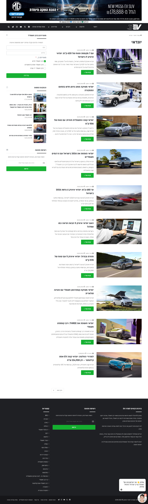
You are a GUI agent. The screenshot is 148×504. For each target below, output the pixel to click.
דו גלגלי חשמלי (43, 430)
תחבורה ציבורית (43, 490)
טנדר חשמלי (44, 440)
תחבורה (45, 487)
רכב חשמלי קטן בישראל (24, 115)
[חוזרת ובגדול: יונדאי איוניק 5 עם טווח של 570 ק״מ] (119, 264)
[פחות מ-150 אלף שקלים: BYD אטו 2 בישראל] (40, 97)
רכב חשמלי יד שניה (37, 68)
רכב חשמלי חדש (38, 61)
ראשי (95, 27)
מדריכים (54, 27)
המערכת (89, 353)
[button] (142, 498)
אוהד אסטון (89, 50)
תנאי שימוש (52, 500)
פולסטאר (45, 472)
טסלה (46, 444)
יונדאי (46, 451)
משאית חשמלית (43, 462)
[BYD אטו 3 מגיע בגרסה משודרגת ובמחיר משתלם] (40, 128)
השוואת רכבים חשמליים (26, 500)
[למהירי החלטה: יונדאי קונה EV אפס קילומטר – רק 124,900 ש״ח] (119, 365)
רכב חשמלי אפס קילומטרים (34, 65)
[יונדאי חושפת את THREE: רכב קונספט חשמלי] (119, 331)
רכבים (68, 27)
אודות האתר (43, 500)
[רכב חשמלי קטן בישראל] (40, 118)
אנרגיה (46, 419)
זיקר (46, 433)
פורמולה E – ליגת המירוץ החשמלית (37, 476)
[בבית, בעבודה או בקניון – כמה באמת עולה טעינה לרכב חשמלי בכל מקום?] (40, 108)
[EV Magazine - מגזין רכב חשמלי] (134, 27)
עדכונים (45, 469)
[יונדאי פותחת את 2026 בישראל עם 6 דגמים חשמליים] (119, 161)
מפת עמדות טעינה (38, 27)
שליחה (26, 75)
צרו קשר (36, 500)
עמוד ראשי (137, 35)
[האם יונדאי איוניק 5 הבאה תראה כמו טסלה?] (119, 231)
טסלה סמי (45, 447)
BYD (46, 415)
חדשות (81, 27)
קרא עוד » (87, 72)
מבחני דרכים (44, 455)
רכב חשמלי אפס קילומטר (40, 483)
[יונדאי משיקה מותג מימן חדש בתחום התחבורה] (119, 95)
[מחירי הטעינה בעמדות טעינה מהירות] (40, 138)
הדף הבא (59, 390)
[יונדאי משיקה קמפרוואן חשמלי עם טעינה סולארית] (119, 298)
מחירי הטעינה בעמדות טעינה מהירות (20, 136)
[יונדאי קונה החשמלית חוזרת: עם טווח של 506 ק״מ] (119, 128)
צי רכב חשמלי (43, 480)
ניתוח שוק (45, 465)
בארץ (46, 422)
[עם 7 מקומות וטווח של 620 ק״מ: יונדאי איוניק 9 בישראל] (119, 61)
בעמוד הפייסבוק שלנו (128, 437)
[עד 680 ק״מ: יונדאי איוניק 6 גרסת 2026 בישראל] (119, 198)
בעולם (46, 426)
